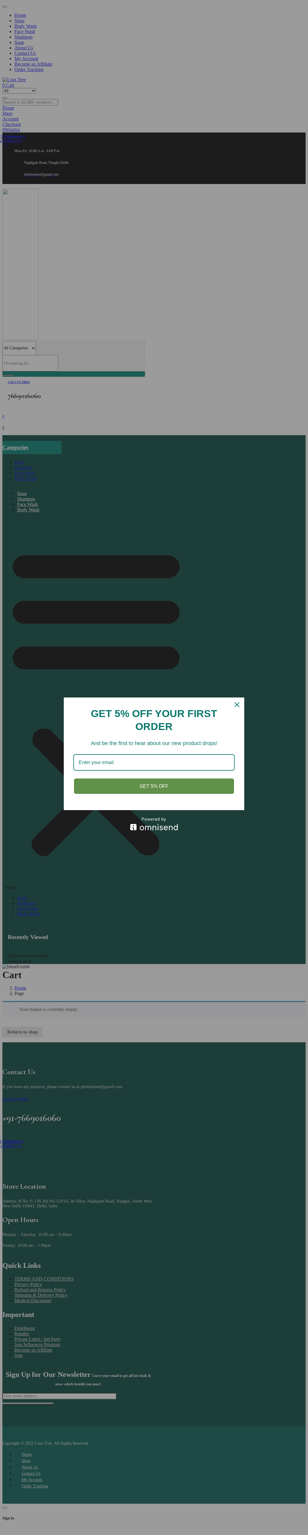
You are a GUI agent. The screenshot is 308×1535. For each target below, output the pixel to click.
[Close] (237, 704)
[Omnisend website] (154, 824)
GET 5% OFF (154, 786)
